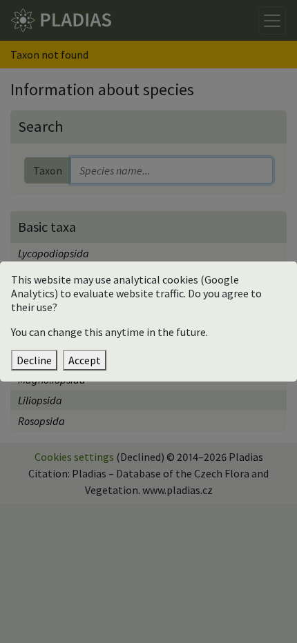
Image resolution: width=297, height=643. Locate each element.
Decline (34, 360)
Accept (84, 360)
